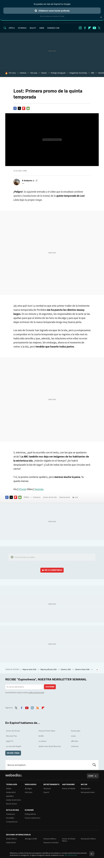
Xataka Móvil (11, 792)
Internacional (64, 497)
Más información (71, 855)
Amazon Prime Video (47, 731)
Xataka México (11, 839)
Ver (53, 570)
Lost (76, 497)
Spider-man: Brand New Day (50, 746)
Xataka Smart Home (13, 800)
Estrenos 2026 (66, 669)
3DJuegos (28, 788)
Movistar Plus (11, 736)
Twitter (99, 28)
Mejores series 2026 (30, 669)
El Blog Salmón (30, 814)
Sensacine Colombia (50, 842)
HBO (92, 73)
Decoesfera (10, 818)
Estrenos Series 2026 (82, 669)
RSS (37, 707)
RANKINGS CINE (53, 28)
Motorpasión (85, 788)
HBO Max (74, 741)
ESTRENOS (22, 28)
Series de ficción (50, 497)
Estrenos (36, 497)
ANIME (41, 28)
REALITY (33, 28)
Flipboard (89, 28)
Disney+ (44, 73)
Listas (73, 736)
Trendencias (10, 814)
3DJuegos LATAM (31, 839)
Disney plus (75, 731)
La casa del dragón (13, 746)
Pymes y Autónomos (32, 818)
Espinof (46, 792)
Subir (90, 776)
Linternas (23, 73)
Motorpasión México (88, 839)
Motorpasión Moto (88, 792)
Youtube (94, 28)
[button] (29, 180)
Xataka (8, 788)
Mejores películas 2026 (48, 669)
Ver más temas (13, 753)
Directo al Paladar (68, 788)
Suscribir (50, 687)
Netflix (41, 736)
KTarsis (22, 489)
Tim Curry (12, 73)
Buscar (94, 764)
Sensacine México (49, 839)
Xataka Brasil (11, 842)
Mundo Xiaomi (11, 804)
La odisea (42, 741)
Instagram (80, 28)
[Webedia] (13, 775)
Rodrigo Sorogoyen (58, 73)
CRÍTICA (12, 28)
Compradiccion (12, 822)
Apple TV (9, 741)
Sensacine (47, 788)
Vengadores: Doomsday (78, 73)
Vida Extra (28, 792)
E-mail (28, 108)
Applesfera (10, 796)
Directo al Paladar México (68, 840)
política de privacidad (36, 692)
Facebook (85, 28)
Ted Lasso (33, 73)
